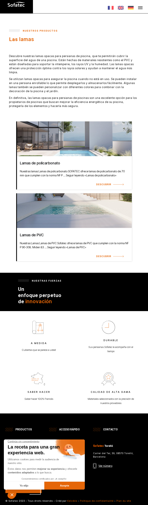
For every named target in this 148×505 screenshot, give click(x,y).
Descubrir (103, 184)
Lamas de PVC (32, 235)
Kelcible (72, 500)
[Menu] (140, 8)
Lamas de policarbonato (40, 163)
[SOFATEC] (16, 8)
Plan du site (123, 500)
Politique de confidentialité (97, 500)
